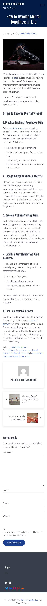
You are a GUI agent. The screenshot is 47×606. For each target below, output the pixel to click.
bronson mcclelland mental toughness (19, 353)
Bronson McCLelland (13, 4)
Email (6, 503)
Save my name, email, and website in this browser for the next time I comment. (23, 533)
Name (6, 490)
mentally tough (15, 128)
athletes (14, 78)
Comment (7, 453)
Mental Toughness (19, 347)
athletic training (13, 350)
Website (6, 516)
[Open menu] (6, 572)
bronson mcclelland (29, 350)
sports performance (21, 356)
